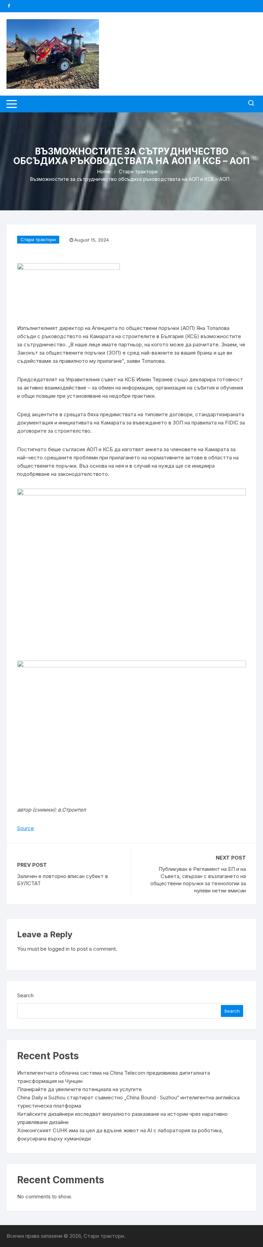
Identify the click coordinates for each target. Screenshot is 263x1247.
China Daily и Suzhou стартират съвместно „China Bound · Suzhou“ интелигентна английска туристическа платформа (128, 1101)
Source (25, 828)
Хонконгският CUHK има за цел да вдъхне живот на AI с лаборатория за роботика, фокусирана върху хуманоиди (120, 1134)
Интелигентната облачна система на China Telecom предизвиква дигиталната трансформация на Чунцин (113, 1077)
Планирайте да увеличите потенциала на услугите (79, 1089)
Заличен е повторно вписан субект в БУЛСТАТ (62, 880)
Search (25, 995)
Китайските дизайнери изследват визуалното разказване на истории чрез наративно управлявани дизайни (122, 1118)
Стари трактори (38, 239)
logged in (59, 949)
